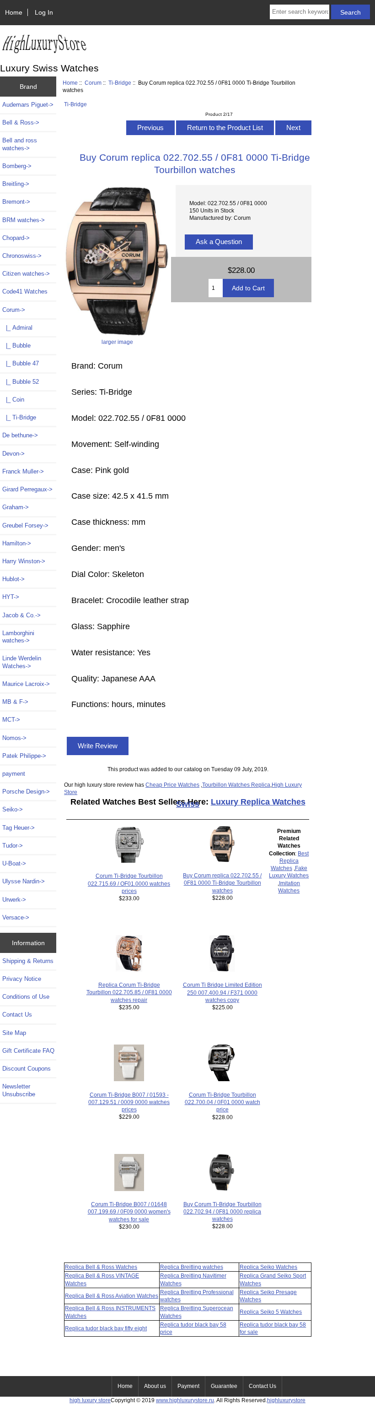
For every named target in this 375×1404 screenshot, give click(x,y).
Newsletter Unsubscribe (18, 1090)
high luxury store (90, 1400)
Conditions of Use (25, 996)
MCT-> (11, 719)
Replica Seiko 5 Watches (271, 1312)
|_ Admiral (17, 327)
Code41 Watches (25, 291)
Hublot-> (13, 579)
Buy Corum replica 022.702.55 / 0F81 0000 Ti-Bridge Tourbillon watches (222, 882)
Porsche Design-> (26, 791)
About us (155, 1386)
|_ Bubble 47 (20, 363)
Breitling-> (15, 183)
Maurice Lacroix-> (26, 683)
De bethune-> (20, 435)
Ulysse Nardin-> (23, 881)
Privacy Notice (21, 978)
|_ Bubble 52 (20, 381)
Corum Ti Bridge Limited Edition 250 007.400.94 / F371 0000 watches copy (222, 992)
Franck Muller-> (23, 471)
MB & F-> (15, 701)
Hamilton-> (16, 543)
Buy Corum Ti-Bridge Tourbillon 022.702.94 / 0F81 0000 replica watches (222, 1211)
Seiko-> (12, 809)
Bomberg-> (17, 166)
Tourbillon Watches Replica (236, 785)
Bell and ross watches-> (19, 144)
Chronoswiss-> (22, 255)
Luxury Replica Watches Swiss (240, 803)
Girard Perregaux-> (27, 489)
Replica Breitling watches (191, 1267)
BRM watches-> (23, 220)
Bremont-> (16, 201)
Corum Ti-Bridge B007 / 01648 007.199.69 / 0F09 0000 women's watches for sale (129, 1211)
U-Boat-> (14, 863)
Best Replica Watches (290, 860)
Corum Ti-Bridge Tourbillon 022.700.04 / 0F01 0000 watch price (222, 1102)
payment (13, 773)
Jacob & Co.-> (21, 615)
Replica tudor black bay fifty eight (106, 1328)
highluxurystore (286, 1400)
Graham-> (15, 507)
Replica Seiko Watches (268, 1267)
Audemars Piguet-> (28, 104)
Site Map (14, 1032)
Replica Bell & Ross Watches (101, 1267)
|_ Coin (13, 399)
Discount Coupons (26, 1068)
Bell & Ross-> (20, 122)
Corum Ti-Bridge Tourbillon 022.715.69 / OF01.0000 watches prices (129, 883)
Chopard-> (16, 237)
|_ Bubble (16, 345)
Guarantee (224, 1386)
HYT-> (10, 596)
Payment (188, 1386)
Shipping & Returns (28, 961)
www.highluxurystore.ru (185, 1400)
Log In (44, 12)
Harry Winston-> (23, 561)
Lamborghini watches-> (18, 637)
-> (13, 309)
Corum (93, 83)
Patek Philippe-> (24, 755)
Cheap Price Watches (172, 785)
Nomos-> (14, 738)
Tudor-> (12, 845)
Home (13, 12)
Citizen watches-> (26, 273)
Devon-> (13, 453)
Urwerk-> (14, 899)
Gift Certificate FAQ (28, 1050)
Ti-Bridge (119, 83)
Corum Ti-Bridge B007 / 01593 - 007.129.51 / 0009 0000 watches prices (129, 1102)
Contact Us (17, 1014)
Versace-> (15, 917)
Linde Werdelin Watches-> (21, 662)
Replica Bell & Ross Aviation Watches (111, 1296)
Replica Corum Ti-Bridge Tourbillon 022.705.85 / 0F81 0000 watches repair (129, 992)
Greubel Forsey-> (25, 525)
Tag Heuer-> (18, 827)
